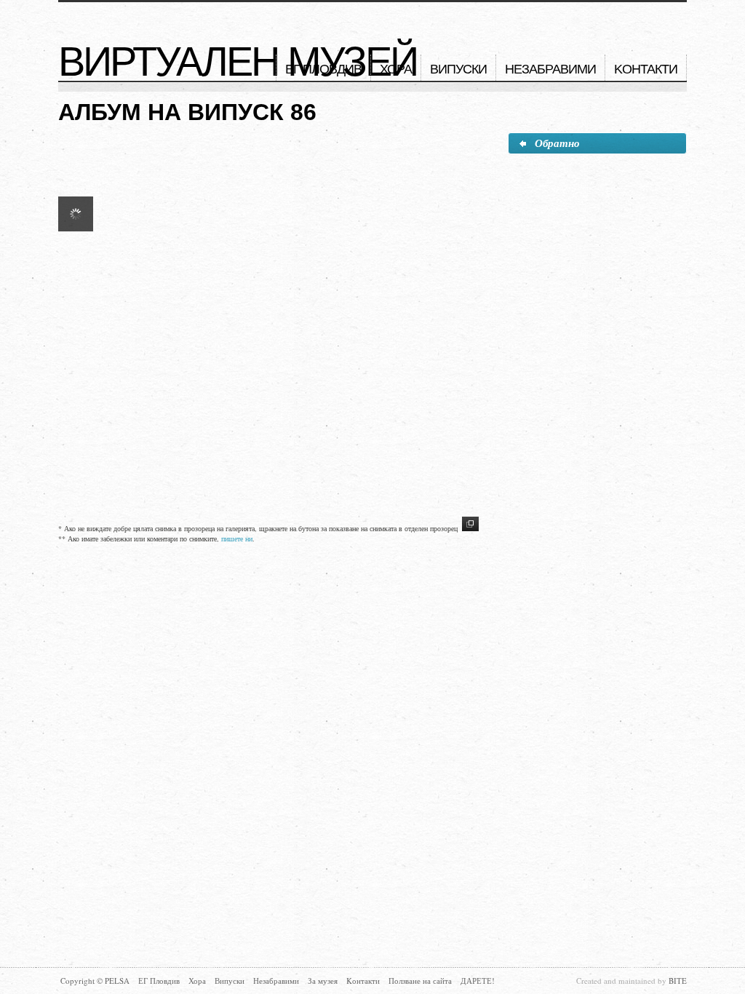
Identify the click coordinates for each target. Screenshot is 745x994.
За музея (323, 980)
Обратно (557, 143)
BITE (678, 980)
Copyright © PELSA (95, 980)
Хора (396, 69)
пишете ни (236, 538)
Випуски (458, 69)
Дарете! (478, 980)
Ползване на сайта (420, 980)
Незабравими (550, 69)
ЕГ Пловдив (323, 69)
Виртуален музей (237, 62)
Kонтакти (645, 69)
